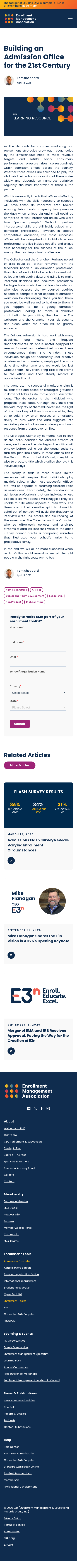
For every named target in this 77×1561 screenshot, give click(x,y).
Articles (36, 589)
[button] (69, 18)
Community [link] (11, 1234)
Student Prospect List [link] (17, 1287)
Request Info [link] (12, 1214)
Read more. (29, 6)
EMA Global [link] (11, 1208)
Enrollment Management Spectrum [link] (26, 1354)
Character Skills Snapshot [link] (20, 1314)
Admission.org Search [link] (17, 1268)
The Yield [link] (9, 1407)
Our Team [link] (10, 1135)
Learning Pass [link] (12, 1360)
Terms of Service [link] (14, 1525)
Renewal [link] (9, 1221)
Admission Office (16, 589)
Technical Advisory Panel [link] (19, 1168)
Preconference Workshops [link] (20, 1374)
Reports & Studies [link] (15, 1414)
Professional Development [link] (20, 1486)
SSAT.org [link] (9, 1538)
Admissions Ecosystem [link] (18, 1261)
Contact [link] (9, 1181)
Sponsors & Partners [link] (16, 1161)
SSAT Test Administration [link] (19, 1453)
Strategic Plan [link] (12, 1148)
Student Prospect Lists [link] (18, 1473)
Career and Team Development (25, 595)
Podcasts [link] (9, 1420)
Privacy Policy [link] (12, 1518)
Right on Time (34, 602)
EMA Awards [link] (11, 1241)
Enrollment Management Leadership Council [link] (32, 1380)
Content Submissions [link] (17, 1427)
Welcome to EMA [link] (14, 1128)
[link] (20, 18)
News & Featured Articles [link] (19, 1400)
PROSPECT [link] (10, 1321)
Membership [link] (12, 1480)
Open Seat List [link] (13, 1294)
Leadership (56, 595)
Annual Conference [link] (16, 1367)
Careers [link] (9, 1175)
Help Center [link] (11, 1447)
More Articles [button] (19, 765)
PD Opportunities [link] (14, 1340)
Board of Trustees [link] (15, 1155)
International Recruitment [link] (20, 1281)
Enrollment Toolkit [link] (15, 1301)
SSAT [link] (7, 1307)
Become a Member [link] (16, 1201)
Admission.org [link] (12, 1531)
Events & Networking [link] (16, 1347)
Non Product (13, 602)
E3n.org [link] (8, 1544)
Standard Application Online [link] (21, 1274)
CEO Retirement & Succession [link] (23, 1141)
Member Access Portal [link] (18, 1228)
